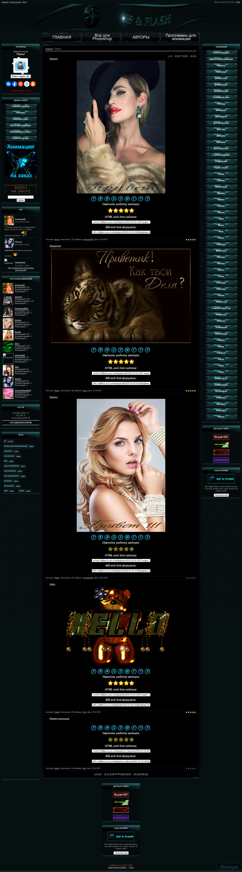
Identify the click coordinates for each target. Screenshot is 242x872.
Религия (221, 321)
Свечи (221, 174)
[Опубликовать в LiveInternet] (114, 199)
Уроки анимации (221, 53)
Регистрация (15, 2)
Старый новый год (221, 308)
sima (6, 490)
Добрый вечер (221, 91)
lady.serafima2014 (11, 476)
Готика (221, 295)
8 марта (221, 340)
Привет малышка (59, 718)
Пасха (221, 359)
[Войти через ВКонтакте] (8, 84)
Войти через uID (20, 76)
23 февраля (221, 327)
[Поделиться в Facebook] (93, 199)
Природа (221, 244)
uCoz (131, 867)
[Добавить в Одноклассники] (120, 199)
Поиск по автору (20, 138)
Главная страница (20, 106)
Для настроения (221, 123)
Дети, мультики (221, 148)
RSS (238, 2)
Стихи (221, 276)
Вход (25, 2)
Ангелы (221, 263)
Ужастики (221, 289)
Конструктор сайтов (117, 867)
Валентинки (221, 187)
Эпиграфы (221, 410)
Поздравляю (221, 161)
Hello (52, 584)
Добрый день (221, 85)
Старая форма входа (21, 91)
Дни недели (221, 116)
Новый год (221, 302)
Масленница (221, 334)
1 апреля (221, 353)
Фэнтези (221, 257)
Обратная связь (20, 119)
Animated (8, 481)
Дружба (221, 193)
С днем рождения (221, 155)
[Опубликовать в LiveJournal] (140, 199)
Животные (221, 251)
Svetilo (21, 490)
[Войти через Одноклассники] (33, 84)
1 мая (221, 366)
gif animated (9, 485)
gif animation (9, 456)
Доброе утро (221, 78)
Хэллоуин (221, 283)
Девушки (221, 136)
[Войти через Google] (27, 84)
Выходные (221, 110)
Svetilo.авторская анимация (15, 446)
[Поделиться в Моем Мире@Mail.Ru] (127, 199)
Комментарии (221, 385)
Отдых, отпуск (221, 168)
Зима (221, 219)
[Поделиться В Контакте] (100, 199)
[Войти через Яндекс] (20, 84)
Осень (221, 238)
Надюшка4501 (88, 239)
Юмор (221, 346)
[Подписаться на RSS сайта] (147, 199)
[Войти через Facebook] (14, 84)
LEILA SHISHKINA (11, 466)
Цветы (221, 270)
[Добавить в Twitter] (107, 199)
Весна (221, 225)
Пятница (221, 104)
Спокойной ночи (221, 97)
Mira (5, 461)
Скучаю (221, 206)
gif (5, 441)
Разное (221, 417)
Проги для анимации (20, 125)
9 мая (221, 372)
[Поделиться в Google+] (134, 199)
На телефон (221, 391)
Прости (221, 212)
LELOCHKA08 (10, 471)
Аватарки (221, 404)
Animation (8, 451)
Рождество (221, 314)
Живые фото (221, 378)
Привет (54, 58)
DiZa (84, 712)
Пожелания (221, 72)
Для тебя (221, 129)
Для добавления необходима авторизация (21, 269)
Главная (5, 2)
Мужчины (221, 142)
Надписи (221, 65)
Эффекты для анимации (221, 59)
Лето (221, 231)
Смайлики (221, 398)
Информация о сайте (20, 132)
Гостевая (20, 113)
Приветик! (55, 246)
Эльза (85, 391)
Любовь (221, 180)
